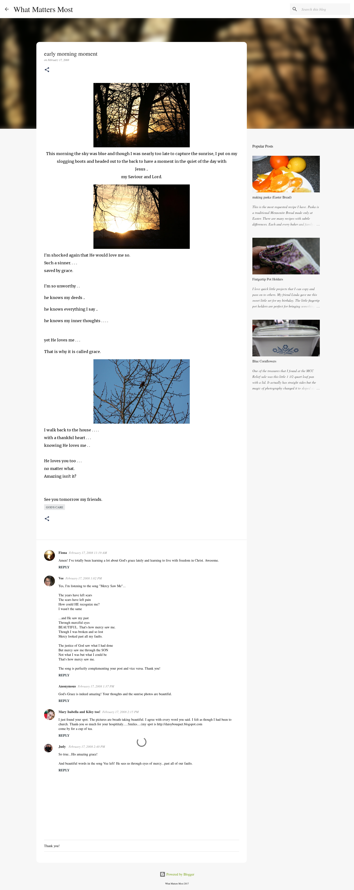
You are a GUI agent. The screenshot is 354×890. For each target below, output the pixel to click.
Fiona (63, 552)
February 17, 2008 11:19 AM (88, 552)
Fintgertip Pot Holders (267, 279)
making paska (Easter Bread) (272, 197)
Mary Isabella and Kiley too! (79, 711)
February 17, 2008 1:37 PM (96, 686)
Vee (61, 578)
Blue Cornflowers (264, 361)
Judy (63, 746)
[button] (47, 70)
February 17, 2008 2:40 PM (87, 746)
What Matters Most (43, 9)
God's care (54, 507)
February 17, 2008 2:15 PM (120, 712)
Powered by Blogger (179, 874)
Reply (64, 567)
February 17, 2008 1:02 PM (84, 578)
